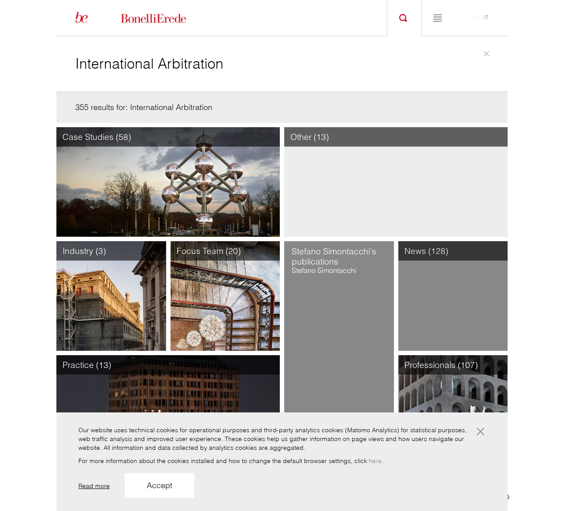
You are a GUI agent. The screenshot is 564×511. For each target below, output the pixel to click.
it (486, 17)
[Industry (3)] (111, 295)
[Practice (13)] (168, 409)
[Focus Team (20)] (225, 295)
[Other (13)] (396, 181)
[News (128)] (453, 295)
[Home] (163, 18)
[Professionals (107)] (453, 409)
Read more (94, 486)
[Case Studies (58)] (168, 181)
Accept (159, 485)
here (375, 461)
